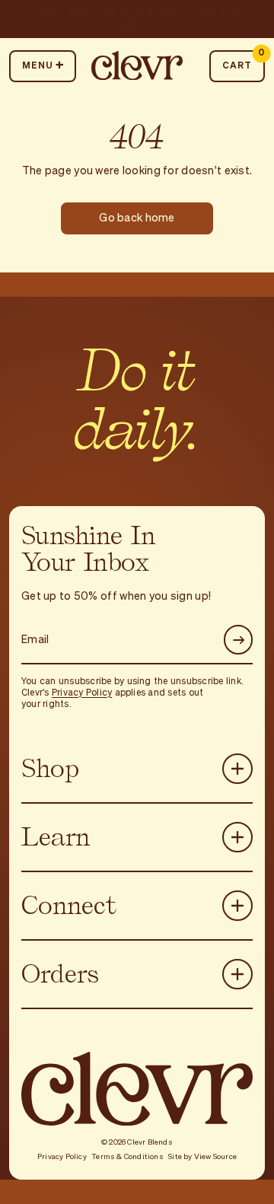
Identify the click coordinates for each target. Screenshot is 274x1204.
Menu (37, 66)
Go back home (136, 218)
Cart (243, 60)
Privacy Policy (82, 693)
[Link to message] (137, 19)
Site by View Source (202, 1157)
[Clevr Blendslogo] (137, 66)
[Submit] (238, 640)
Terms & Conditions (127, 1157)
